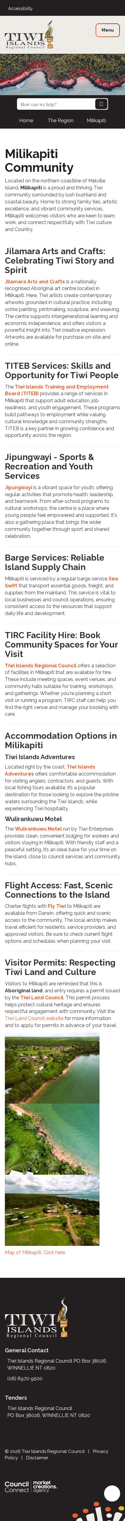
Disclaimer (37, 1458)
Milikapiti (96, 120)
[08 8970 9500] (118, 8)
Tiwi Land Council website (34, 1018)
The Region (60, 120)
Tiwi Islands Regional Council (40, 666)
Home (26, 120)
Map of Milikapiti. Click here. (35, 1252)
